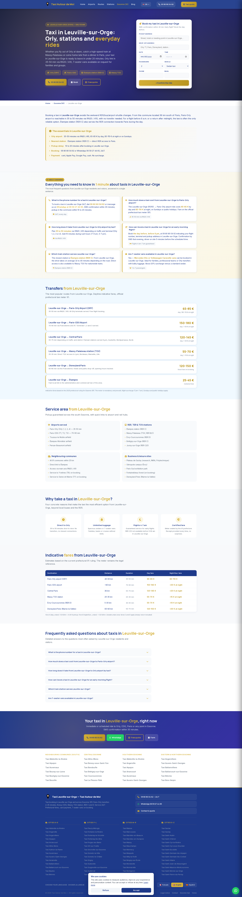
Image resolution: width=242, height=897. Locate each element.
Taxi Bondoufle (90, 767)
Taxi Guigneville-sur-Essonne (95, 867)
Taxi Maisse (127, 828)
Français (163, 885)
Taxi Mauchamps (129, 846)
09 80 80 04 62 (57, 82)
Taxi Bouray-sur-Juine (55, 772)
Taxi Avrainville (51, 860)
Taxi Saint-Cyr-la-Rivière (171, 842)
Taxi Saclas (166, 828)
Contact (175, 893)
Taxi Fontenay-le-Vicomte (94, 835)
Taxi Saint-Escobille (169, 850)
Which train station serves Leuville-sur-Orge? (69, 689)
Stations (110, 4)
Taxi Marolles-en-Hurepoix (133, 839)
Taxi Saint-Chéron (168, 839)
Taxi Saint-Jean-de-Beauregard (174, 864)
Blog (133, 4)
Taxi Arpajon (50, 763)
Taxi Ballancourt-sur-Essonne (174, 772)
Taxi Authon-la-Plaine (54, 850)
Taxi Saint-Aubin (167, 835)
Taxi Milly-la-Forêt (130, 857)
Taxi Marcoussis (129, 832)
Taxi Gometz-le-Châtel (93, 857)
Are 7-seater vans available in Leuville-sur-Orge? (70, 698)
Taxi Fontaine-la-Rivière (93, 832)
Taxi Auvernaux (52, 767)
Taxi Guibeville (90, 864)
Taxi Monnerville (129, 867)
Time (166, 52)
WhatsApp (116, 737)
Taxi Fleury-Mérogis (92, 828)
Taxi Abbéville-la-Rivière (56, 759)
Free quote (93, 82)
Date (141, 52)
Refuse (106, 890)
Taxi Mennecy (128, 850)
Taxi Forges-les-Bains (92, 842)
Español (190, 885)
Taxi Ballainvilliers (169, 767)
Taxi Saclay (166, 832)
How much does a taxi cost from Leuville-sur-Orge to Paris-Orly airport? (81, 661)
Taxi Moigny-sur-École (131, 860)
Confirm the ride (164, 83)
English (177, 885)
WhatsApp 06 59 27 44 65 (151, 804)
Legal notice (165, 893)
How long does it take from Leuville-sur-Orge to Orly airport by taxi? (79, 670)
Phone (141, 71)
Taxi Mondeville (129, 864)
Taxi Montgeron (129, 871)
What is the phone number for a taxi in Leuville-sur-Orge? (74, 652)
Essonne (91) (122, 4)
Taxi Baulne (50, 871)
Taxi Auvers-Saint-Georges (135, 780)
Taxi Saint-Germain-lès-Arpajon (174, 853)
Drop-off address (146, 43)
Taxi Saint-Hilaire (168, 860)
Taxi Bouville (51, 780)
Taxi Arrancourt (129, 772)
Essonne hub (185, 893)
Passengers (144, 62)
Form (153, 737)
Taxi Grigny (88, 860)
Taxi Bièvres (166, 776)
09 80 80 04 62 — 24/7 (150, 797)
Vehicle (167, 62)
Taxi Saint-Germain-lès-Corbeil (173, 857)
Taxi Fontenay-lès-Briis (93, 839)
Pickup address (145, 34)
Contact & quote (148, 811)
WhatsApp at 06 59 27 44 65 (70, 207)
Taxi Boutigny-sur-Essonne (57, 776)
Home (82, 4)
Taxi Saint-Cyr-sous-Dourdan (173, 846)
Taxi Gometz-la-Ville (92, 853)
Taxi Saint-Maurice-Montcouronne (175, 867)
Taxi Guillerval (89, 871)
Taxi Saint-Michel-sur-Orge (172, 871)
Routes (101, 4)
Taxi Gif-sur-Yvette (91, 846)
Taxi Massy (127, 842)
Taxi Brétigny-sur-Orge (94, 772)
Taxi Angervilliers (168, 759)
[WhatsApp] (235, 890)
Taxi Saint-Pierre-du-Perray (172, 874)
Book (75, 82)
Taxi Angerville (129, 763)
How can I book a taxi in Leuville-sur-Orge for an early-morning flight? (80, 679)
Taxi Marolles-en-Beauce (133, 835)
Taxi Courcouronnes (93, 776)
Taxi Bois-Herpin (168, 780)
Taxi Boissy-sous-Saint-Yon (96, 763)
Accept (136, 890)
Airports (91, 4)
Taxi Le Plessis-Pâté (93, 780)
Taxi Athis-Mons (91, 759)
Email (166, 71)
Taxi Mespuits (128, 853)
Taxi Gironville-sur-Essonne (95, 850)
